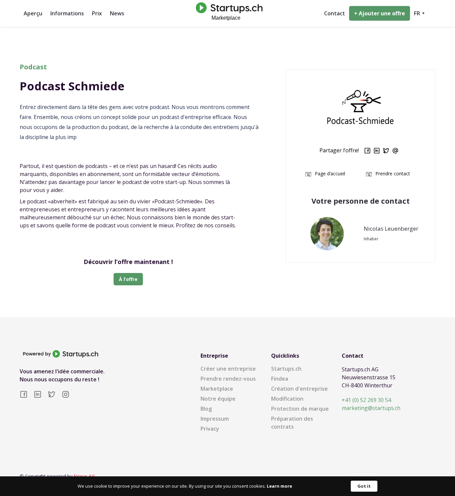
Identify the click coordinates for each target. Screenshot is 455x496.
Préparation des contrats (292, 422)
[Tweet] (386, 150)
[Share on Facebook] (367, 150)
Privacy (210, 428)
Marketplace (217, 388)
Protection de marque (300, 408)
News (117, 13)
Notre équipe (218, 398)
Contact (334, 13)
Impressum (215, 418)
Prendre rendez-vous (228, 378)
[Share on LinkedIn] (376, 150)
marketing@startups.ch (371, 408)
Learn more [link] (279, 486)
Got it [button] (364, 486)
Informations (67, 13)
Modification (287, 398)
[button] (419, 13)
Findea (279, 378)
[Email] (395, 150)
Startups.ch (286, 368)
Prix (97, 13)
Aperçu (33, 13)
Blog (206, 408)
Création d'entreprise (299, 388)
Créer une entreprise (228, 368)
